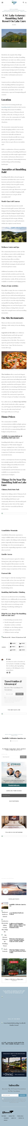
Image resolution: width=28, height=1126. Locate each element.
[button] (26, 2)
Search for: (4, 754)
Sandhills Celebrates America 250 (14, 738)
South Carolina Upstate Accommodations (14, 10)
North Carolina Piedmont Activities (14, 734)
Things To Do (23, 11)
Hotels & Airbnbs (14, 9)
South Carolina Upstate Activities (10, 11)
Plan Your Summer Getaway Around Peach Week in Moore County (17, 951)
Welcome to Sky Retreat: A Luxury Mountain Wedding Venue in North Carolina (16, 940)
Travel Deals (20, 1116)
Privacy (6, 1120)
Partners (3, 1116)
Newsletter (11, 1116)
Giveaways (6, 1118)
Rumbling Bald (5, 107)
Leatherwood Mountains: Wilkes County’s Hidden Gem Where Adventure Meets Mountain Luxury (17, 925)
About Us (13, 1118)
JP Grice (14, 24)
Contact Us (21, 1118)
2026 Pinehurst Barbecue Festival (16, 913)
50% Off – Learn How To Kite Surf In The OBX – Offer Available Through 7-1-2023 (12, 1043)
